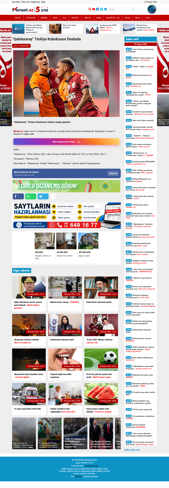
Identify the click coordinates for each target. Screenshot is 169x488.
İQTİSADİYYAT (31, 18)
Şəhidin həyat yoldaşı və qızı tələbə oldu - (140, 59)
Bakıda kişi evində (139, 76)
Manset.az (18, 131)
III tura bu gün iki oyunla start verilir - (140, 443)
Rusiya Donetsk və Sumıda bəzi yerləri (141, 188)
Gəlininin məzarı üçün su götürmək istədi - (141, 305)
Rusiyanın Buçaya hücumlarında (137, 296)
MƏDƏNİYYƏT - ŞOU (113, 18)
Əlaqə (43, 2)
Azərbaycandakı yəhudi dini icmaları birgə (140, 128)
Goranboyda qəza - (137, 206)
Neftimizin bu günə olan (139, 376)
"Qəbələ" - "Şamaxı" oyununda (140, 137)
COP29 (147, 18)
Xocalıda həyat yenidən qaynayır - (140, 113)
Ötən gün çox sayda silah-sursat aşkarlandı (140, 313)
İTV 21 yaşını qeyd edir (139, 409)
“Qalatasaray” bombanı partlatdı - (139, 226)
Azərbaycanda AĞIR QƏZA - (140, 162)
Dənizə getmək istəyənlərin (135, 426)
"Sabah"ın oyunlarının (139, 279)
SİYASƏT (18, 18)
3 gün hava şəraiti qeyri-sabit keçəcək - (139, 270)
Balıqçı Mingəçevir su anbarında (138, 180)
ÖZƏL (64, 18)
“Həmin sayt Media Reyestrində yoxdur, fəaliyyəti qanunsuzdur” (138, 103)
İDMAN (98, 18)
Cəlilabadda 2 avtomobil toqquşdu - (139, 367)
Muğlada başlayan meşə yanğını (139, 261)
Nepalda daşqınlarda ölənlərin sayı (138, 244)
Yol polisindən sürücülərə (140, 417)
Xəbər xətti (25, 2)
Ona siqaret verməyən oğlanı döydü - (138, 145)
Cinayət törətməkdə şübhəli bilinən (140, 236)
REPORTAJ (75, 18)
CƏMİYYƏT (87, 18)
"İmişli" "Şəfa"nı (140, 67)
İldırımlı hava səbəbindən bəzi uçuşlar (140, 253)
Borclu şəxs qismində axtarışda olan (140, 287)
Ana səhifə (16, 2)
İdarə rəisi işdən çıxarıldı (140, 120)
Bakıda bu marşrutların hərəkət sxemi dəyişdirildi (139, 322)
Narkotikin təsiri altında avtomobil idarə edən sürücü (140, 215)
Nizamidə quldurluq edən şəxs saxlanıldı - (140, 384)
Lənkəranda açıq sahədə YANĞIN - (140, 197)
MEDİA (137, 18)
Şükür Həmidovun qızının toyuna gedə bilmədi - (140, 349)
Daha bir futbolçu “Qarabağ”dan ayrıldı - (138, 93)
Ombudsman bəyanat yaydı (138, 331)
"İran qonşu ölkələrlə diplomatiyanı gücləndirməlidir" (139, 434)
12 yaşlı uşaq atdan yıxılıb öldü (140, 393)
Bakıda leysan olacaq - (139, 339)
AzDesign (78, 476)
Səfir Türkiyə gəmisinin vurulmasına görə (139, 171)
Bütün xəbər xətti (132, 449)
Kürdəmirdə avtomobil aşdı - (139, 85)
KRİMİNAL (44, 18)
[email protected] (91, 466)
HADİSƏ (127, 18)
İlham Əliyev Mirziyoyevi (139, 359)
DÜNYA (55, 18)
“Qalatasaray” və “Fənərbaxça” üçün (139, 154)
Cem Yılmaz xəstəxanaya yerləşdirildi (140, 50)
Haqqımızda (35, 2)
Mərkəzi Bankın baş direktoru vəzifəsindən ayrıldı (138, 402)
